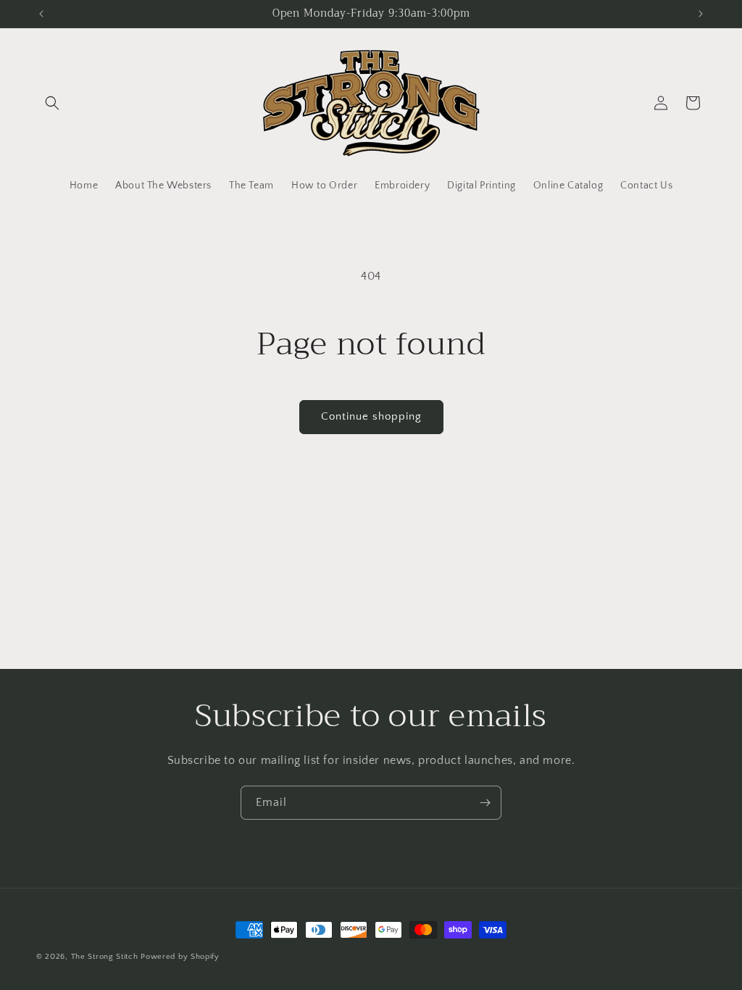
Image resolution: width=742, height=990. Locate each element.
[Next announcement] (701, 14)
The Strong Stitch (106, 956)
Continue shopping (371, 416)
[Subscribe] (485, 803)
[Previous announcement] (41, 14)
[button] (52, 103)
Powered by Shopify (180, 956)
